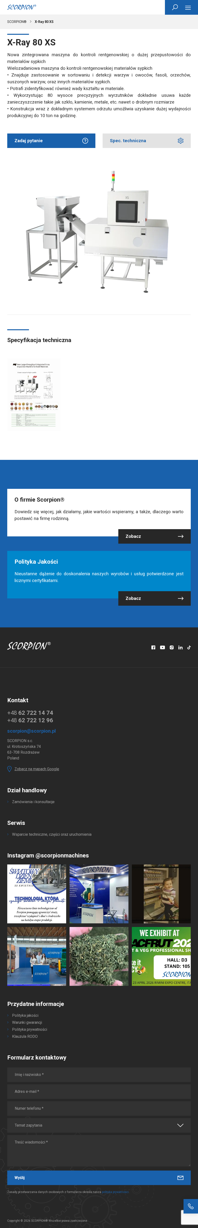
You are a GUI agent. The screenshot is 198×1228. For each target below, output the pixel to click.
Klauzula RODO (25, 1036)
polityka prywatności (115, 1192)
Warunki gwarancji (27, 1022)
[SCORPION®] (21, 7)
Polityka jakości (25, 1015)
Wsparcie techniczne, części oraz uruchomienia (52, 834)
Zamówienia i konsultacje (33, 802)
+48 (30, 712)
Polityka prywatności (29, 1029)
